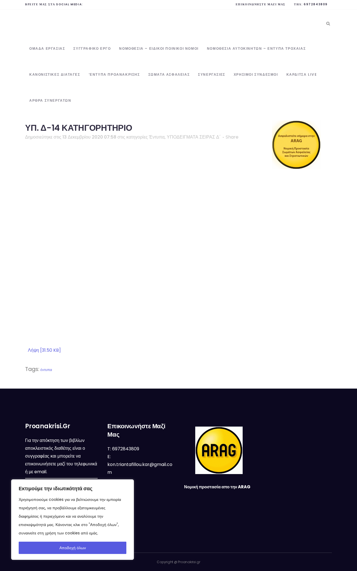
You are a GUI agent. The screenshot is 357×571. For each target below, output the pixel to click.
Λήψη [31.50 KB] (44, 350)
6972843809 (316, 4)
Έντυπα (157, 137)
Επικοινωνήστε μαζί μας (261, 4)
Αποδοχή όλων (72, 548)
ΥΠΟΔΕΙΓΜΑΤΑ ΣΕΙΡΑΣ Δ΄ (194, 137)
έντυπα (46, 369)
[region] (72, 519)
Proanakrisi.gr (189, 562)
